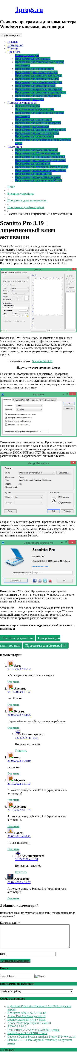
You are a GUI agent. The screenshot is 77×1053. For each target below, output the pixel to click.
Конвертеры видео (27, 55)
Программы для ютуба (29, 99)
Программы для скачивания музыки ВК (40, 129)
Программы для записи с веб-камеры (38, 75)
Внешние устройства (20, 193)
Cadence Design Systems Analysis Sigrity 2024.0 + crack (41, 1036)
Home (11, 186)
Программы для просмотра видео (36, 72)
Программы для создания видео (35, 85)
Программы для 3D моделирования (37, 153)
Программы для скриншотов (33, 173)
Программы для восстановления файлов (40, 170)
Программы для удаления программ (38, 122)
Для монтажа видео (27, 106)
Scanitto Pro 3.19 (42, 361)
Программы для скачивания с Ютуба (38, 82)
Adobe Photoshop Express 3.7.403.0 (29, 1023)
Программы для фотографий (25, 207)
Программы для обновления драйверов (40, 156)
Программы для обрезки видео (34, 68)
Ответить (13, 681)
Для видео (14, 51)
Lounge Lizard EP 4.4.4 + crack (26, 1019)
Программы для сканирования (34, 136)
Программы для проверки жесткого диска (41, 166)
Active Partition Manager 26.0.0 (26, 1016)
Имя (2, 953)
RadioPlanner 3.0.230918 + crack (27, 1033)
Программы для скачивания (32, 163)
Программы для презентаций (33, 119)
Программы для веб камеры (32, 58)
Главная (12, 41)
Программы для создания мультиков (38, 95)
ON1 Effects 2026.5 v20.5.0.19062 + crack (33, 1029)
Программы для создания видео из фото (40, 92)
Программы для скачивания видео (37, 78)
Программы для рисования (32, 126)
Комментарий (10, 922)
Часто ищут (14, 146)
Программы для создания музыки (36, 150)
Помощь (12, 48)
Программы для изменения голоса (37, 133)
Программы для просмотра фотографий (40, 160)
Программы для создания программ (38, 177)
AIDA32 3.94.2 (16, 1026)
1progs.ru (29, 9)
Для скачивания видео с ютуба (34, 109)
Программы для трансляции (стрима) (38, 89)
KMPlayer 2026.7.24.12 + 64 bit (26, 1012)
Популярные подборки (22, 102)
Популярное (15, 45)
